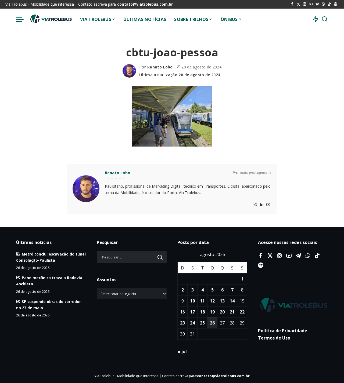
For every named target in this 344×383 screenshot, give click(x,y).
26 (212, 323)
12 (212, 301)
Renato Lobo (160, 67)
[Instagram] (305, 4)
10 (192, 301)
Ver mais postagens (250, 172)
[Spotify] (335, 4)
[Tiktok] (329, 4)
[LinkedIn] (262, 204)
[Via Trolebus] (50, 19)
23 (182, 323)
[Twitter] (298, 4)
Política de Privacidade (282, 331)
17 (192, 312)
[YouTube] (311, 4)
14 (232, 301)
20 (222, 312)
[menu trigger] (22, 19)
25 (202, 323)
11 (202, 301)
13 (222, 301)
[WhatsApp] (323, 4)
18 (202, 312)
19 (212, 312)
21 (232, 312)
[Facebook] (292, 4)
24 (192, 323)
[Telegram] (317, 4)
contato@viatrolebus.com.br (145, 4)
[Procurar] (324, 19)
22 (242, 312)
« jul (182, 352)
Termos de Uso (274, 338)
